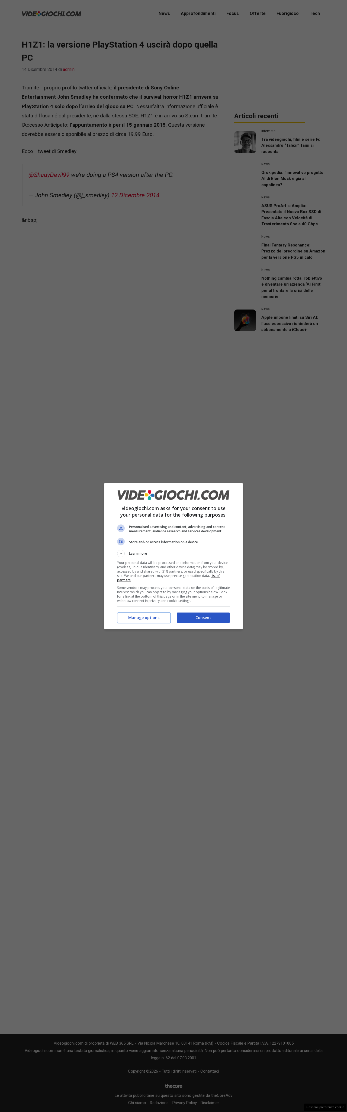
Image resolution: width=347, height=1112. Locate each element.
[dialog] (173, 556)
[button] (173, 553)
